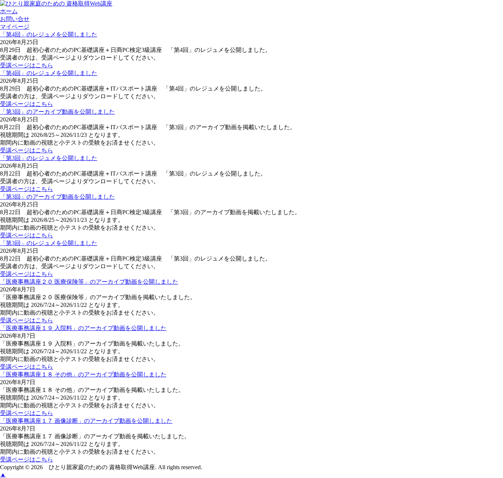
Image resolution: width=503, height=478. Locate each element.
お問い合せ (14, 19)
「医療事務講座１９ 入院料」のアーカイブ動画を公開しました (83, 328)
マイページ (14, 27)
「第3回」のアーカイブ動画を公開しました (57, 112)
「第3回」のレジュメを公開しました (48, 158)
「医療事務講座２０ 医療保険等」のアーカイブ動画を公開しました (89, 282)
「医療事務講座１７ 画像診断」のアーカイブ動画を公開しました (86, 421)
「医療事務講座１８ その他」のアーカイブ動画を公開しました (83, 374)
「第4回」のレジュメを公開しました (48, 34)
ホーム (9, 11)
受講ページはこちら (26, 65)
